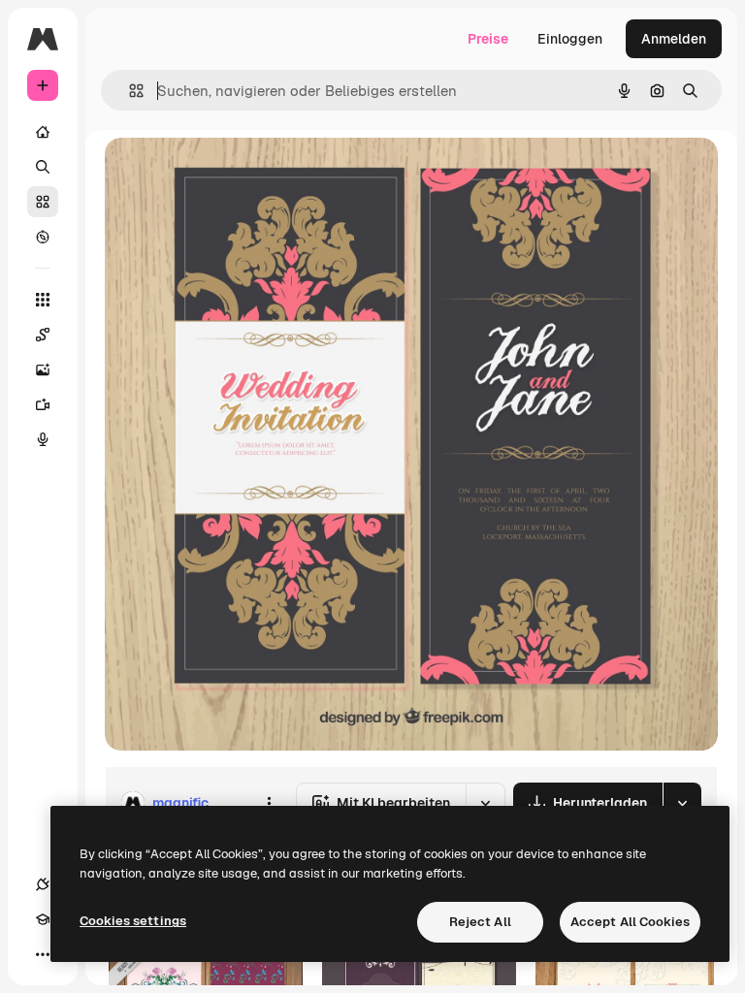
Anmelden (673, 39)
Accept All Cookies (630, 921)
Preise (488, 39)
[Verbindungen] (42, 884)
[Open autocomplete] (128, 90)
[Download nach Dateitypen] (682, 803)
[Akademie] (42, 919)
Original (229, 174)
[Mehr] (42, 954)
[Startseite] (42, 131)
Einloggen (569, 39)
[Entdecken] (42, 236)
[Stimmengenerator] (42, 439)
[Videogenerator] (42, 404)
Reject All (480, 921)
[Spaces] (42, 334)
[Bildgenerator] (42, 369)
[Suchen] (42, 166)
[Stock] (42, 201)
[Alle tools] (42, 299)
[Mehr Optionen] (268, 803)
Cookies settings (133, 921)
